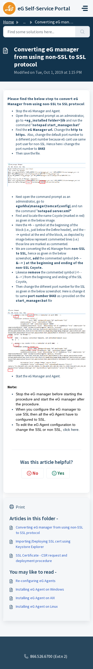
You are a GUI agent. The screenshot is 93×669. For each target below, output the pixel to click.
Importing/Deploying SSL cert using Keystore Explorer (43, 544)
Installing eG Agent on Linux (37, 606)
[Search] (82, 31)
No (35, 473)
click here (71, 429)
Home (8, 21)
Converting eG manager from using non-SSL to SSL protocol (49, 530)
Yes (61, 473)
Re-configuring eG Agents (36, 580)
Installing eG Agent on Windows (40, 589)
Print (20, 507)
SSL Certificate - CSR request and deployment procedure (41, 558)
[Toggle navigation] (85, 8)
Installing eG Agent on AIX (35, 598)
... (24, 21)
